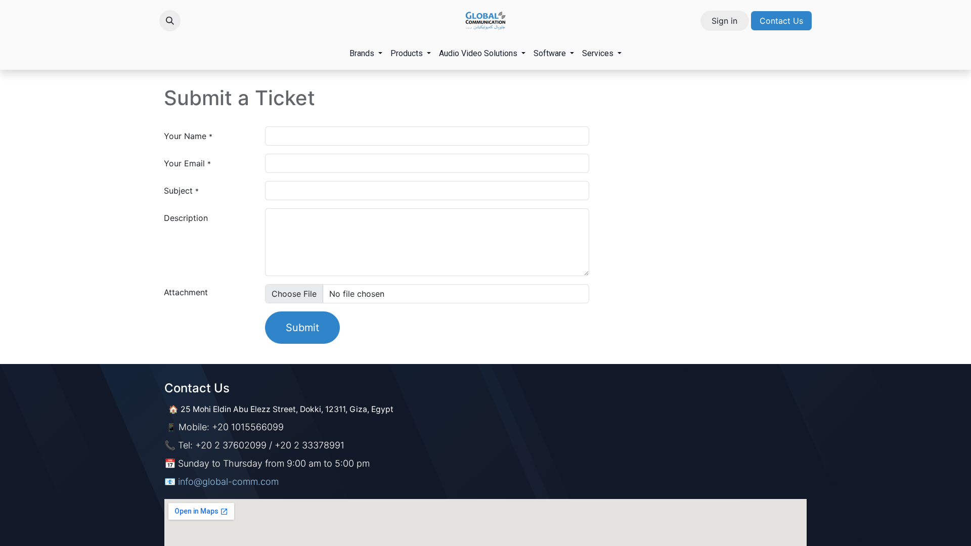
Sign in (724, 21)
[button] (170, 20)
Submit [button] (302, 328)
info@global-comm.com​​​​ (228, 481)
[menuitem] (365, 53)
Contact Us (781, 21)
